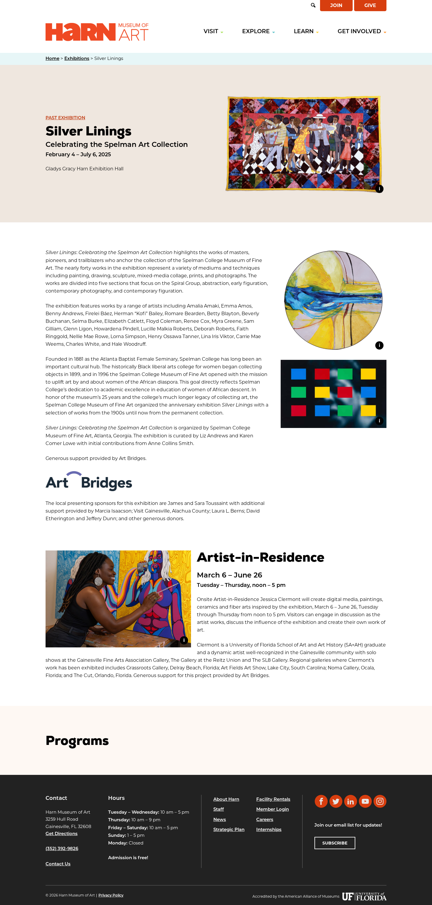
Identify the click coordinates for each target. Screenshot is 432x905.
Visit (211, 32)
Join (336, 5)
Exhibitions (76, 59)
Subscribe (334, 843)
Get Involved (359, 32)
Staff (218, 809)
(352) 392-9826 (62, 849)
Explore (256, 32)
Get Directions (62, 834)
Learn (304, 32)
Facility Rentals (273, 799)
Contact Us (58, 864)
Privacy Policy (110, 895)
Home (52, 59)
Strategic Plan (229, 830)
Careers (264, 820)
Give (370, 5)
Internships (269, 830)
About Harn (226, 799)
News (219, 820)
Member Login (272, 809)
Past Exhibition (65, 118)
